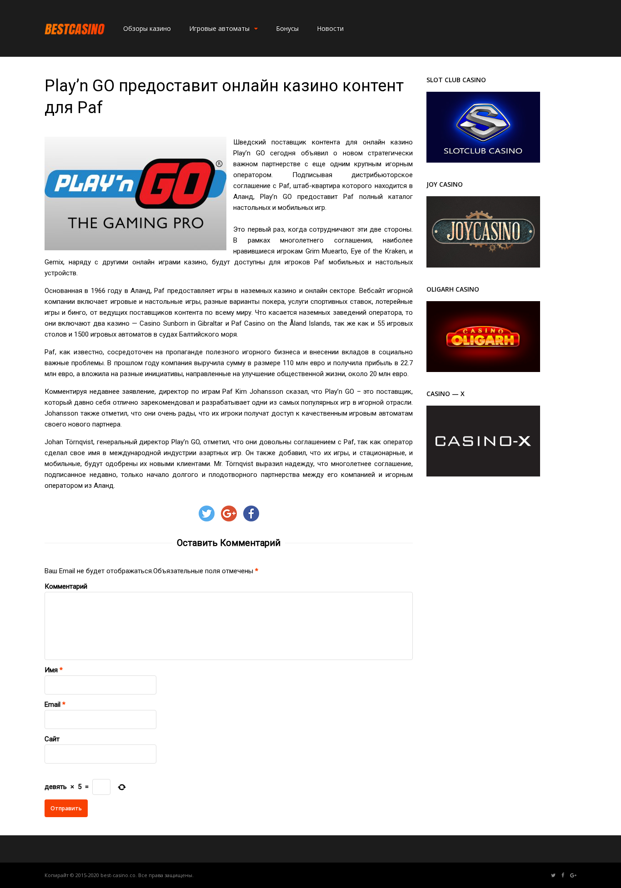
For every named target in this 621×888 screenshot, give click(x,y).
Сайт (52, 739)
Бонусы (287, 28)
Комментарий (66, 586)
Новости (330, 28)
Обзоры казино (147, 28)
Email (52, 704)
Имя (51, 670)
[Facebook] (562, 875)
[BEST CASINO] (75, 45)
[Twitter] (553, 875)
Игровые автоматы (219, 28)
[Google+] (573, 875)
